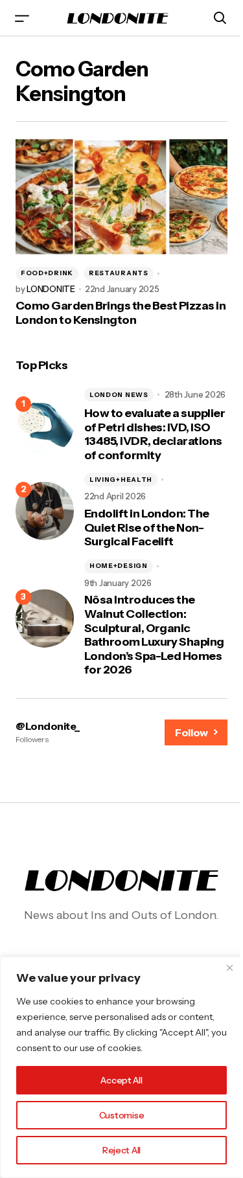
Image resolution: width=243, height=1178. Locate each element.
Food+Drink (47, 273)
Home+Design (118, 565)
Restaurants (118, 273)
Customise (121, 1115)
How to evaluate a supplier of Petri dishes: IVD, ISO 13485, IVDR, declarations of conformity (154, 434)
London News (118, 395)
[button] (22, 18)
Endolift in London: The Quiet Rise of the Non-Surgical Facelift (146, 528)
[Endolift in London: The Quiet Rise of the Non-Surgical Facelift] (45, 511)
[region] (121, 1067)
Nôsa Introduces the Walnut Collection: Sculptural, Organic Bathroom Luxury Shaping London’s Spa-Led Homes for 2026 (154, 635)
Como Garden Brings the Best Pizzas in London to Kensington (121, 313)
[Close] (229, 967)
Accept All (121, 1080)
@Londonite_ (48, 725)
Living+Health (120, 479)
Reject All (121, 1150)
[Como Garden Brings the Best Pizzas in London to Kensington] (121, 196)
